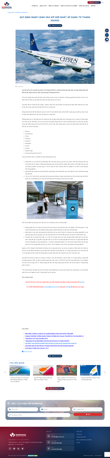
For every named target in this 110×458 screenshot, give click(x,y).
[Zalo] (107, 39)
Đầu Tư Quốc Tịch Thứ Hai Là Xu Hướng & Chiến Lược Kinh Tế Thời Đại (67, 380)
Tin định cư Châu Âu (21, 12)
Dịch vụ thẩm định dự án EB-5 (84, 440)
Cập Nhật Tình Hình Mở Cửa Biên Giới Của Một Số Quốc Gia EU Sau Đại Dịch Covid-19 (51, 343)
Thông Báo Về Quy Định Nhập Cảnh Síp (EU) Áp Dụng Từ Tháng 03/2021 (47, 341)
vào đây (68, 287)
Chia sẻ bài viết (27, 352)
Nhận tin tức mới (56, 25)
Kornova (81, 282)
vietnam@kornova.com (51, 287)
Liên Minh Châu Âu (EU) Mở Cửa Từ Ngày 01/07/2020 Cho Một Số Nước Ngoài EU (49, 346)
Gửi (89, 414)
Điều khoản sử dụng (88, 455)
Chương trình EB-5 (81, 437)
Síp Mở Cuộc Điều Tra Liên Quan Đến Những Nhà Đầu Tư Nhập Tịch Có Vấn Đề (19, 380)
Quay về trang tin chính (56, 388)
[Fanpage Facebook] (107, 35)
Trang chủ (10, 12)
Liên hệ (78, 442)
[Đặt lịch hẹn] (107, 30)
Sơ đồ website (98, 455)
